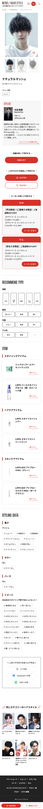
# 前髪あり (21, 533)
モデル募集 (25, 791)
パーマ (14, 783)
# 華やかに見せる (22, 637)
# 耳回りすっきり (11, 632)
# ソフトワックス (27, 610)
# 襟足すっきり (28, 632)
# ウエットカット (27, 549)
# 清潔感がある (10, 605)
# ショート (8, 533)
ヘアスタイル (13, 9)
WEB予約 (12, 806)
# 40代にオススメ (29, 621)
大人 (29, 783)
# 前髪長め (34, 533)
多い (34, 324)
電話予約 (23, 185)
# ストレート (29, 538)
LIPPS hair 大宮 (19, 118)
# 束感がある (29, 627)
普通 (21, 314)
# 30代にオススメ (11, 621)
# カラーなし (9, 568)
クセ (34, 335)
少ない (8, 324)
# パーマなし (9, 586)
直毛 (8, 335)
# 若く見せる (25, 605)
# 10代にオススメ (11, 616)
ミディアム (32, 779)
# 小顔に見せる (30, 643)
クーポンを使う (30, 230)
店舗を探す (21, 160)
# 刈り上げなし (10, 544)
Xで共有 (24, 669)
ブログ (16, 791)
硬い (34, 314)
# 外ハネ (7, 637)
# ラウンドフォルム (12, 538)
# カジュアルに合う (11, 627)
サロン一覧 (33, 788)
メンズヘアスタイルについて (16, 788)
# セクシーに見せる (12, 643)
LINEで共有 (23, 682)
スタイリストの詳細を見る (28, 142)
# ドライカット (10, 549)
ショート (23, 779)
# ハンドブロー (10, 610)
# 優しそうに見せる (12, 648)
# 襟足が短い (25, 544)
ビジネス (22, 783)
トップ (4, 9)
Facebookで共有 (23, 675)
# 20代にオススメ (29, 616)
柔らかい (8, 314)
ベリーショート (12, 779)
